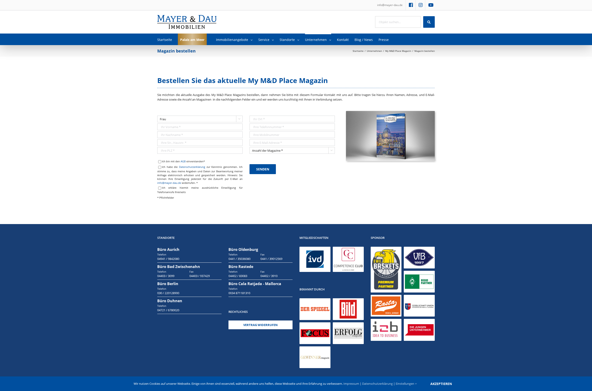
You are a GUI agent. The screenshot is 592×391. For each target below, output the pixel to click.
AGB (183, 161)
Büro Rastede (240, 266)
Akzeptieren (441, 384)
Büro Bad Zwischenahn (178, 266)
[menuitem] (390, 5)
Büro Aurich (168, 249)
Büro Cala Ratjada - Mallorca (254, 283)
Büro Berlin (167, 283)
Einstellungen (405, 384)
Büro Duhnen (169, 300)
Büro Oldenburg (243, 249)
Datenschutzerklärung (192, 167)
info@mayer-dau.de (169, 183)
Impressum (351, 384)
